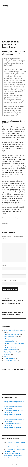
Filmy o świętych (10, 347)
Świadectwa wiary (9, 358)
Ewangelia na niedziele (12, 334)
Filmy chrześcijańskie (10, 336)
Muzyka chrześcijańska (11, 349)
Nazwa (4, 265)
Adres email (6, 273)
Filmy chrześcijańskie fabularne (15, 343)
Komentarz (6, 242)
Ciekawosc (7, 453)
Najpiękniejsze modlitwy (11, 352)
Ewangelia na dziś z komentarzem (14, 330)
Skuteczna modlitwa (14, 447)
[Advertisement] (14, 25)
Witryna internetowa (9, 280)
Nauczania (7, 354)
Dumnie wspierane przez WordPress (16, 464)
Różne (6, 356)
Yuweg (5, 5)
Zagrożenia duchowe (10, 360)
